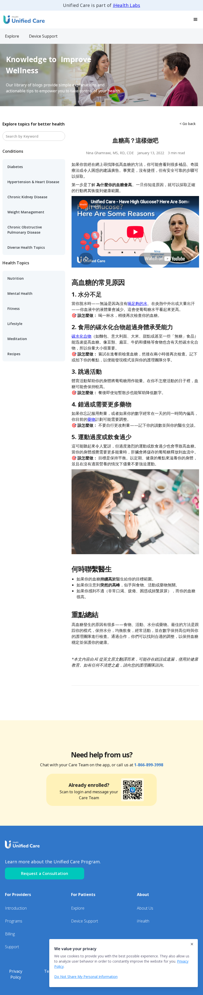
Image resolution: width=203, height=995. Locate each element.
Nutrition (15, 278)
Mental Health (19, 293)
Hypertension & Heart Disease (33, 181)
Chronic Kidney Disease (27, 197)
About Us (145, 908)
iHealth (143, 921)
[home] (23, 19)
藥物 (91, 419)
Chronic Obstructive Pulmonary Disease (24, 230)
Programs (13, 921)
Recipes (13, 353)
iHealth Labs (126, 5)
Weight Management (25, 212)
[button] (195, 19)
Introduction (16, 908)
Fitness (13, 308)
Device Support (84, 921)
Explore (77, 908)
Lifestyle (14, 323)
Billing (10, 934)
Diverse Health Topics (26, 247)
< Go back (187, 123)
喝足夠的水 (137, 303)
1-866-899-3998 (148, 765)
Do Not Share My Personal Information (86, 976)
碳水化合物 (81, 336)
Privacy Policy (15, 974)
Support (12, 946)
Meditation (17, 338)
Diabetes (15, 166)
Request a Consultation (44, 873)
